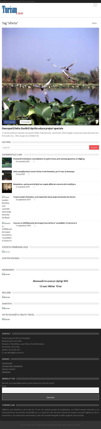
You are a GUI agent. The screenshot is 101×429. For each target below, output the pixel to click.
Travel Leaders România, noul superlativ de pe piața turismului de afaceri (44, 197)
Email (4, 386)
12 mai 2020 (20, 174)
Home (94, 23)
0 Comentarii (25, 122)
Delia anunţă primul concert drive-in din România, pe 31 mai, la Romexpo (44, 171)
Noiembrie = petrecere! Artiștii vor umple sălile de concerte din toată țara (44, 184)
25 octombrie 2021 (23, 161)
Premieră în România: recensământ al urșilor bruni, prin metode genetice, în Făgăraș (49, 159)
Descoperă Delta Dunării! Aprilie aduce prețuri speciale (32, 128)
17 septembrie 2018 (23, 225)
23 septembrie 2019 (23, 199)
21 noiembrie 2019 (23, 187)
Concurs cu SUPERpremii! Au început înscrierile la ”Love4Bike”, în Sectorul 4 (45, 223)
